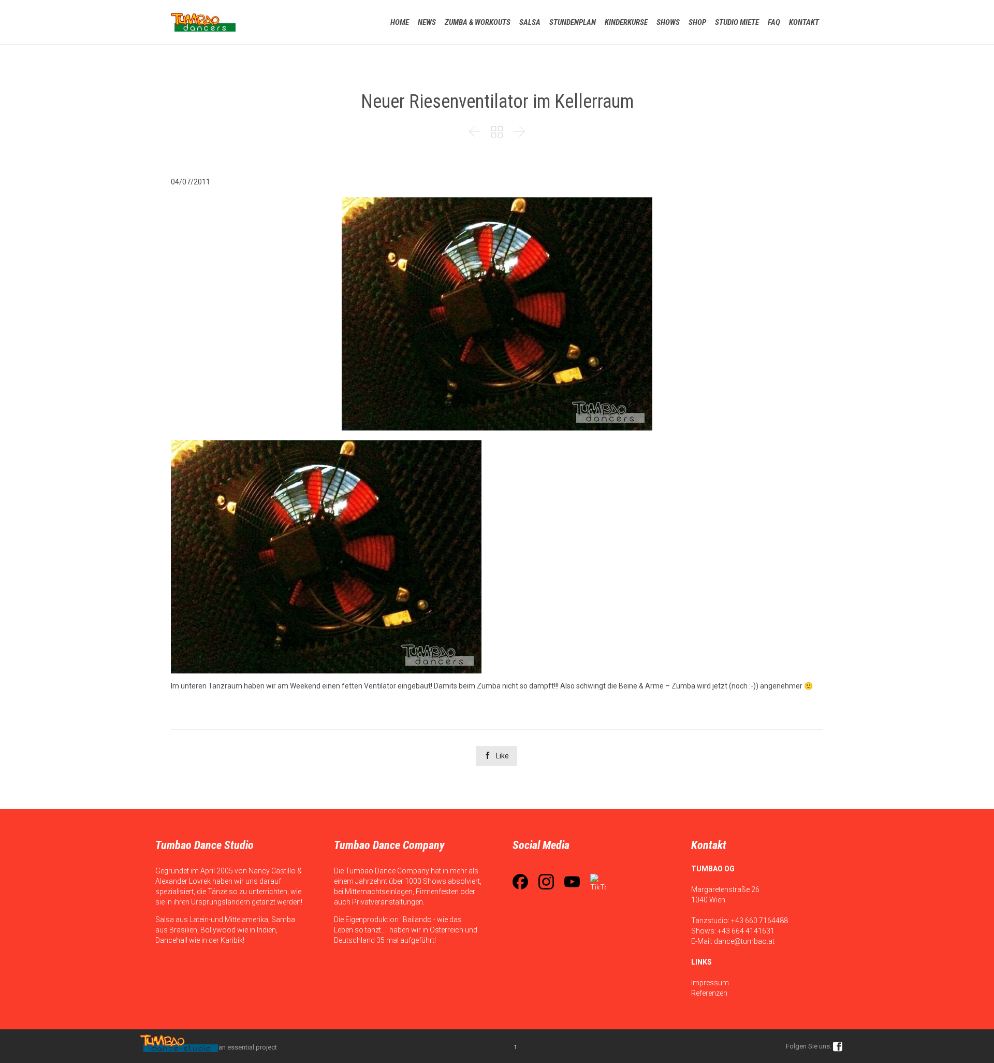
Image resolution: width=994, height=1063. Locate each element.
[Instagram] (546, 881)
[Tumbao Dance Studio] (203, 22)
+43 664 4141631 (746, 931)
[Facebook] (520, 881)
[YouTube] (572, 881)
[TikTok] (598, 881)
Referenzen (709, 993)
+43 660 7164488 (759, 920)
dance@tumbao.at (744, 941)
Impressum (710, 983)
